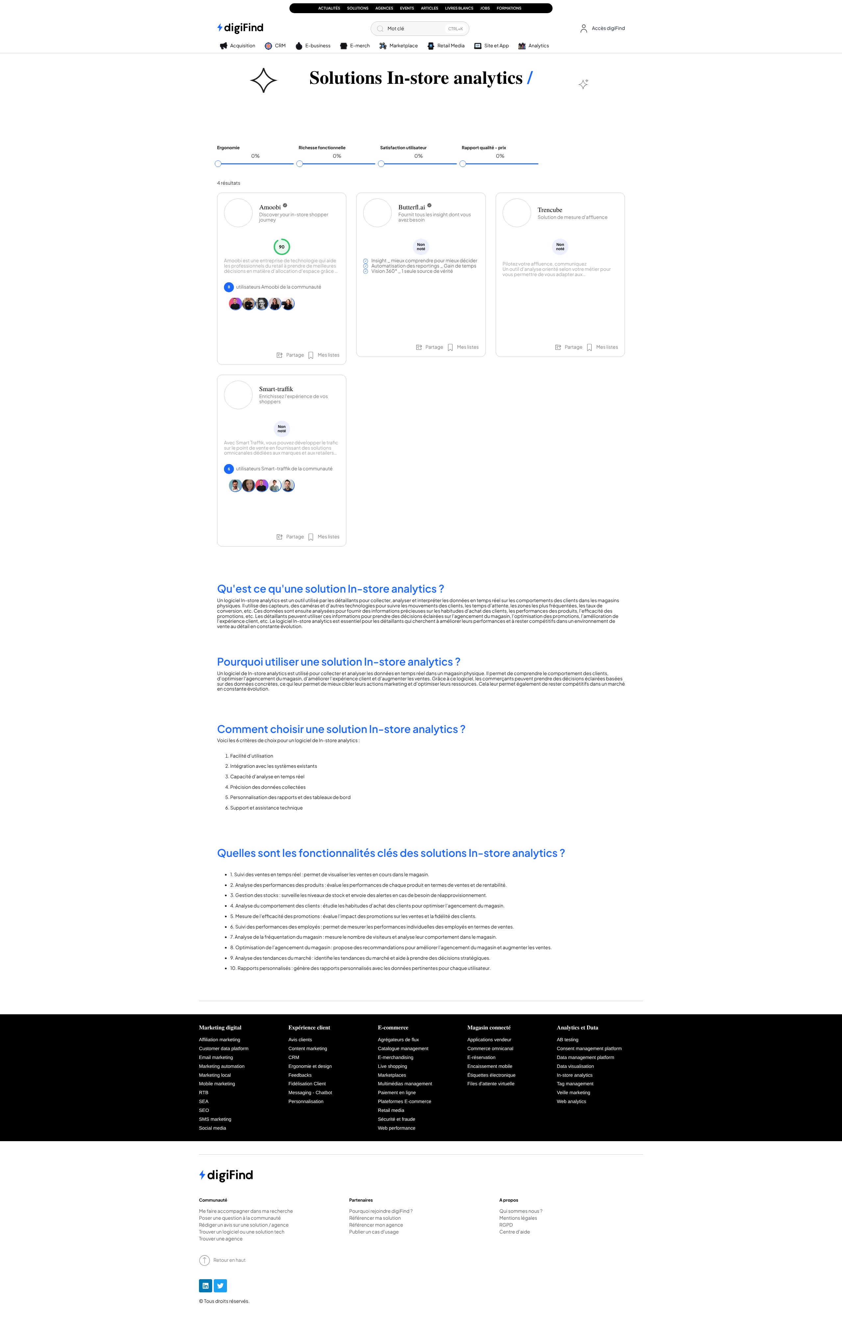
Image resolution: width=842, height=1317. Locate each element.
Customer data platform (223, 1048)
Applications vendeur (489, 1040)
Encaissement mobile (489, 1066)
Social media (212, 1128)
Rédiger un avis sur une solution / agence (244, 1225)
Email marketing (216, 1057)
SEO (204, 1110)
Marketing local (215, 1075)
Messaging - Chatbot (310, 1092)
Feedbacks (299, 1075)
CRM (293, 1057)
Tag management (575, 1084)
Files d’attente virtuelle (490, 1084)
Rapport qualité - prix (484, 147)
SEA (204, 1101)
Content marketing (307, 1048)
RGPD (506, 1225)
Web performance (396, 1128)
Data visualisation (575, 1066)
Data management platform (585, 1057)
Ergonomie (228, 147)
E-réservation (481, 1057)
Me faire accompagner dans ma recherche (246, 1211)
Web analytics (571, 1101)
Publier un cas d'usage (374, 1232)
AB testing (568, 1040)
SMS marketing (215, 1119)
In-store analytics (575, 1075)
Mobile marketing (217, 1084)
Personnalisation (305, 1101)
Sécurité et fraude (396, 1119)
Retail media (391, 1110)
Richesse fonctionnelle (322, 147)
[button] (601, 28)
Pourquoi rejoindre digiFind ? (381, 1211)
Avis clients (300, 1040)
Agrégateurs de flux (398, 1040)
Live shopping (392, 1066)
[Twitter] (220, 1285)
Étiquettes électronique (491, 1075)
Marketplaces (392, 1075)
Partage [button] (295, 355)
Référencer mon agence (376, 1225)
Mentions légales (518, 1218)
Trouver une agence (221, 1239)
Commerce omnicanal (490, 1048)
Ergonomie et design (310, 1066)
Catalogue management (403, 1048)
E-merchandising (395, 1057)
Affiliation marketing (219, 1040)
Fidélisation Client (307, 1084)
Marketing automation (221, 1066)
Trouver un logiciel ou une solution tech (242, 1232)
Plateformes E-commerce (404, 1101)
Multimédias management (405, 1084)
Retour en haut (229, 1260)
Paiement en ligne (397, 1092)
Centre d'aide (514, 1232)
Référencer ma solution (375, 1218)
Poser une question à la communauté (240, 1218)
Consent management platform (589, 1048)
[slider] (218, 163)
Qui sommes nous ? (520, 1211)
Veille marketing (573, 1092)
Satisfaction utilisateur (403, 147)
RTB (204, 1092)
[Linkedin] (205, 1285)
